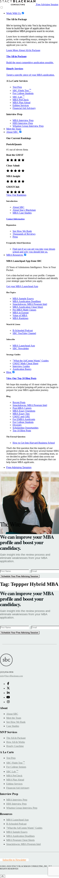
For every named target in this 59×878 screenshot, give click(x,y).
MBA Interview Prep (23, 120)
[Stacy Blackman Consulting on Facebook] (8, 683)
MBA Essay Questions (24, 411)
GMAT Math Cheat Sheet (25, 363)
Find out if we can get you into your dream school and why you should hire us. (34, 250)
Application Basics (22, 369)
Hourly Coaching (15, 746)
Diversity (17, 425)
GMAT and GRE (21, 416)
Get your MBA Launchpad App (22, 286)
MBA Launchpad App (24, 345)
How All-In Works (15, 742)
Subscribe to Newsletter (14, 859)
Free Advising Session (47, 4)
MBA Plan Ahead (21, 102)
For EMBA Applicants (24, 419)
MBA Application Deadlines (27, 301)
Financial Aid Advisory (24, 108)
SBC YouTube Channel (24, 333)
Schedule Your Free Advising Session (19, 576)
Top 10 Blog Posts (22, 430)
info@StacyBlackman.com (11, 676)
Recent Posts (19, 402)
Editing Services (21, 105)
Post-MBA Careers (22, 408)
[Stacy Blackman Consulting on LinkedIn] (8, 693)
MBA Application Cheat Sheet (28, 307)
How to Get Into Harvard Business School (34, 442)
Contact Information (15, 219)
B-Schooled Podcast (23, 330)
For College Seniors (16, 767)
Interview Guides (21, 366)
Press (15, 236)
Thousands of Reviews (24, 234)
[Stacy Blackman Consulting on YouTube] (8, 697)
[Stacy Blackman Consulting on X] (8, 688)
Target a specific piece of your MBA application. (30, 75)
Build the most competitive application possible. (30, 62)
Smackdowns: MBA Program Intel (30, 304)
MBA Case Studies (22, 212)
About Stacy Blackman (24, 210)
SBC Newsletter (21, 348)
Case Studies (12, 726)
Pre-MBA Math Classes (24, 309)
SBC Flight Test (22, 90)
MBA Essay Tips (21, 413)
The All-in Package (16, 56)
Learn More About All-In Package (23, 50)
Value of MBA (20, 315)
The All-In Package (16, 738)
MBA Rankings (20, 318)
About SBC (18, 207)
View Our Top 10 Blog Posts (21, 378)
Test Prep (17, 87)
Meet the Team (13, 718)
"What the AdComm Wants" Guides (31, 360)
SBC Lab (19, 97)
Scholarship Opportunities (25, 427)
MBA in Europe (21, 312)
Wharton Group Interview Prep (28, 126)
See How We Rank (22, 231)
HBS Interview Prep (23, 123)
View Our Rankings (16, 195)
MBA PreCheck (21, 99)
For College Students (23, 93)
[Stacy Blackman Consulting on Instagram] (8, 702)
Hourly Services (14, 68)
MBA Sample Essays (23, 298)
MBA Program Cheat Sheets (20, 840)
